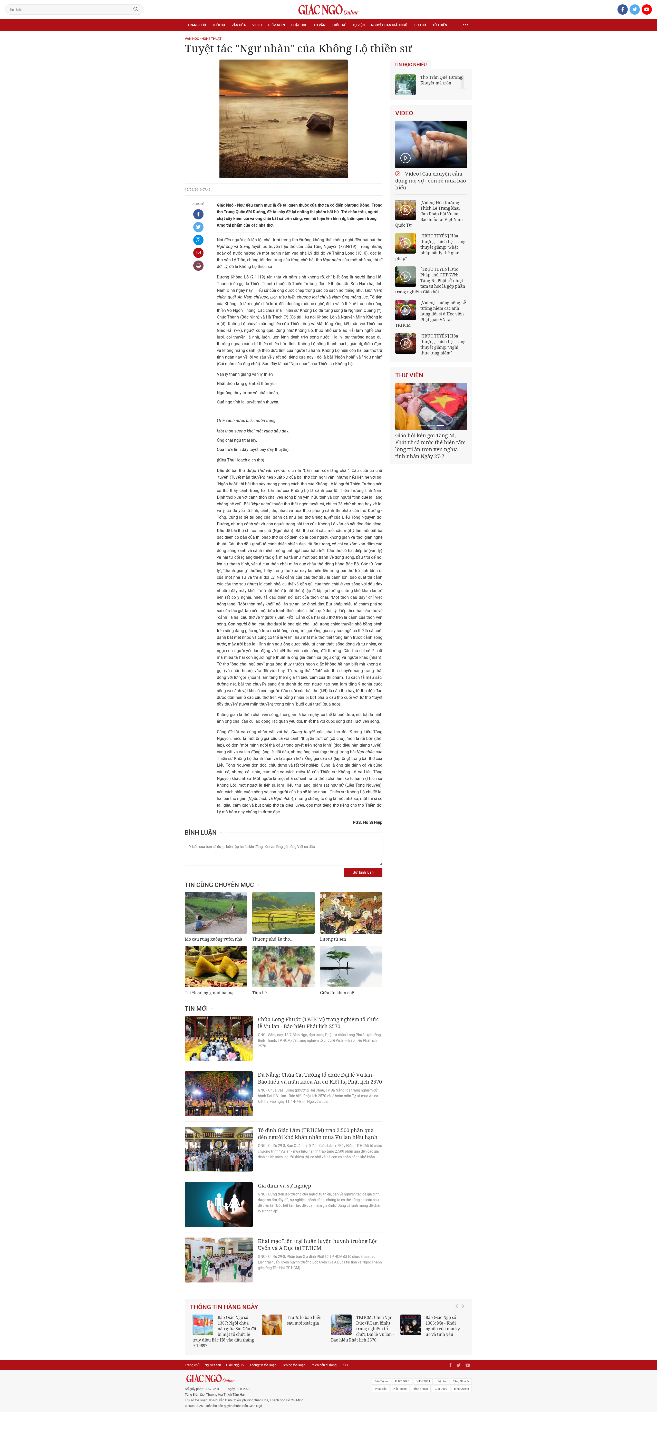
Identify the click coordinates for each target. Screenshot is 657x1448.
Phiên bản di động (323, 1359)
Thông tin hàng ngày (224, 1307)
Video (257, 25)
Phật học (299, 25)
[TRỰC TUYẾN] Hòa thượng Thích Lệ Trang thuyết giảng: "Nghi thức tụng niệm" (443, 344)
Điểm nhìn (276, 25)
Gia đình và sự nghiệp (284, 1185)
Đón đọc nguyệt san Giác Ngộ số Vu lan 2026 (375, 1323)
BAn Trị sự (381, 1375)
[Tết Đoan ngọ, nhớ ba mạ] (216, 966)
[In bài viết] (198, 265)
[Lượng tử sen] (351, 913)
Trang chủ (197, 25)
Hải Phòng (400, 1383)
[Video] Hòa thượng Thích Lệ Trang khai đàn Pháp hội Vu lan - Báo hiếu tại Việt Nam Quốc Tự (429, 214)
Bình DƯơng (461, 1383)
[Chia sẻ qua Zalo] (198, 240)
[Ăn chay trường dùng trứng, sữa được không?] (272, 1325)
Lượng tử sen (333, 939)
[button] (458, 1326)
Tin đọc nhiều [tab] (410, 64)
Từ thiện (439, 25)
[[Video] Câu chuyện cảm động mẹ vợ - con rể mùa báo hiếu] (431, 144)
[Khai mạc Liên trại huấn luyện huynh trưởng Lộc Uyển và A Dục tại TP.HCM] (219, 1260)
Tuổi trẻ (339, 25)
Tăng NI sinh (461, 1375)
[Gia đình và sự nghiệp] (219, 1204)
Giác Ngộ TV (235, 1359)
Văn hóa (238, 25)
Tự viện (358, 25)
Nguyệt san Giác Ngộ (389, 25)
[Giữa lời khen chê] (351, 966)
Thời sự (218, 25)
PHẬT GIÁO (402, 1375)
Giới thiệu (441, 1383)
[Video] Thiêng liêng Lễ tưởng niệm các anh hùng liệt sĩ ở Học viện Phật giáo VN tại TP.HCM (430, 314)
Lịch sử (420, 25)
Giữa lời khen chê (337, 993)
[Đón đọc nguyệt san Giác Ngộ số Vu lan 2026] (341, 1325)
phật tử (441, 1375)
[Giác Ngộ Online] (271, 1373)
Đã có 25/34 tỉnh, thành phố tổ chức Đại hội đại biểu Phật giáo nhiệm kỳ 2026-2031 (430, 442)
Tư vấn (319, 25)
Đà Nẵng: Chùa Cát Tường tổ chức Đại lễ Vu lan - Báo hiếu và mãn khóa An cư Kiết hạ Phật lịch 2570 (320, 1078)
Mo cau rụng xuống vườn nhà (213, 939)
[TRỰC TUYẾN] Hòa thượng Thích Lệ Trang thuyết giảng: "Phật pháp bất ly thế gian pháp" (430, 247)
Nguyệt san (213, 1359)
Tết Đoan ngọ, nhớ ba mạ (209, 993)
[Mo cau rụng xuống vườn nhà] (216, 913)
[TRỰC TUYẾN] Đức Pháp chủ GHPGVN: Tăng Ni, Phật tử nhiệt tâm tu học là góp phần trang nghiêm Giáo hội (430, 280)
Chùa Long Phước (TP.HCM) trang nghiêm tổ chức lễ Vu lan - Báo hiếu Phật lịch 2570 (318, 1023)
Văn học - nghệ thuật (203, 39)
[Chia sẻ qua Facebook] (198, 214)
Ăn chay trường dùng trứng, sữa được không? (302, 1323)
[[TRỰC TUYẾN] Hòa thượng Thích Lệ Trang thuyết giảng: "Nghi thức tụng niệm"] (405, 343)
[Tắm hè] (283, 966)
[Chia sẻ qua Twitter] (198, 227)
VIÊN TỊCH (423, 1375)
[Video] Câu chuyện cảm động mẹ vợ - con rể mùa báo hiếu (430, 180)
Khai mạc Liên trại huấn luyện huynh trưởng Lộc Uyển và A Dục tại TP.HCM (318, 1244)
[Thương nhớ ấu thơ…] (283, 913)
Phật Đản (381, 1383)
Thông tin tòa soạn (262, 1359)
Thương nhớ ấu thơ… (273, 939)
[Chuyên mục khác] (465, 25)
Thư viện (409, 375)
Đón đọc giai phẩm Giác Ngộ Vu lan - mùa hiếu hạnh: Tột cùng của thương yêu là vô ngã (432, 1329)
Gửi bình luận (363, 872)
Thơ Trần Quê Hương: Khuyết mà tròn (441, 80)
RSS (345, 1359)
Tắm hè (259, 993)
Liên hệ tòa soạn (293, 1359)
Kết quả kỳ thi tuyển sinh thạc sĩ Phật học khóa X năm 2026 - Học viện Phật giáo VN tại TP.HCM (222, 1329)
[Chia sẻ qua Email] (198, 253)
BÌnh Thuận (420, 1383)
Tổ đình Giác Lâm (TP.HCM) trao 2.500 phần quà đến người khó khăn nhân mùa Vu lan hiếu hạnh (318, 1134)
